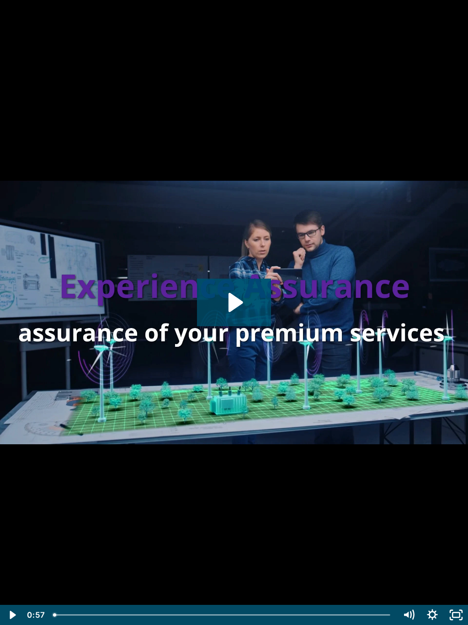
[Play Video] (12, 615)
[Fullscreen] (456, 615)
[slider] (223, 615)
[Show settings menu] (432, 615)
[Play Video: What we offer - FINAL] (234, 302)
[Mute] (408, 615)
